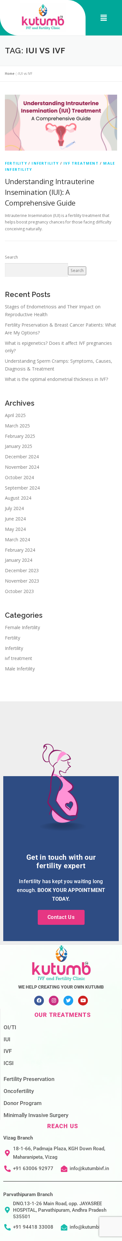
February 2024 (20, 550)
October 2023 (19, 591)
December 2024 (22, 456)
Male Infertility (20, 669)
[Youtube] (83, 1000)
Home (9, 73)
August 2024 (18, 498)
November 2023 (22, 581)
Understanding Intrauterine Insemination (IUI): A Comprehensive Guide (49, 192)
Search (11, 257)
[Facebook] (39, 1000)
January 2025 (18, 446)
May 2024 (15, 529)
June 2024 (15, 519)
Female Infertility (22, 627)
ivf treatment (81, 163)
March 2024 (17, 539)
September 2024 (22, 488)
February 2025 (20, 436)
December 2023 (22, 570)
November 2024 (22, 467)
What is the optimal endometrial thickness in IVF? (56, 379)
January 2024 (18, 560)
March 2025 (17, 426)
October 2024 (19, 477)
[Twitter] (68, 1000)
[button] (103, 18)
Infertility (45, 163)
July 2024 (14, 508)
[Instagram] (54, 1000)
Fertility (16, 163)
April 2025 (15, 415)
